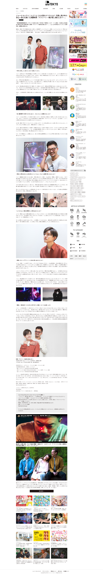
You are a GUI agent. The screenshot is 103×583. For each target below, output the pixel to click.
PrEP (80, 194)
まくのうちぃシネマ (74, 181)
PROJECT (84, 237)
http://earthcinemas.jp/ (22, 405)
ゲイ (77, 173)
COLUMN (61, 8)
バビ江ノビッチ (73, 196)
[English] (84, 256)
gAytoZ (76, 183)
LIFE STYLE (25, 8)
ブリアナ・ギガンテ (81, 196)
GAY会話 (81, 183)
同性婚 (79, 192)
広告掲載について (66, 571)
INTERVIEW (45, 8)
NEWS (17, 8)
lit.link (73, 244)
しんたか (72, 198)
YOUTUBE (83, 244)
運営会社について (53, 571)
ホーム (17, 11)
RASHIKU (72, 237)
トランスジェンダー (74, 175)
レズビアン (73, 173)
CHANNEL (85, 8)
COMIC (53, 8)
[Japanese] (76, 256)
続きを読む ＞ (41, 491)
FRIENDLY (78, 237)
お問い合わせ (60, 571)
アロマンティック (82, 177)
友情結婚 (83, 192)
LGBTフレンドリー (74, 194)
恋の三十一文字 (80, 185)
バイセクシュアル (74, 177)
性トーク (72, 190)
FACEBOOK (83, 250)
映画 (80, 181)
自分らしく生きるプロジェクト (76, 200)
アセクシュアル (73, 179)
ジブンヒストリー (78, 190)
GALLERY (77, 8)
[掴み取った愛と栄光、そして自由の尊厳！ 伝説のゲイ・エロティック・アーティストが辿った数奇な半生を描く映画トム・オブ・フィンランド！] (41, 463)
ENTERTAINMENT (35, 8)
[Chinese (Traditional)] (80, 256)
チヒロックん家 (73, 192)
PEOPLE (68, 8)
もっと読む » (53, 487)
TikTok (73, 247)
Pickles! (72, 183)
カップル (79, 179)
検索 (85, 170)
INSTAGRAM (74, 250)
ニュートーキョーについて (79, 258)
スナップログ (73, 185)
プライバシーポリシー (45, 571)
